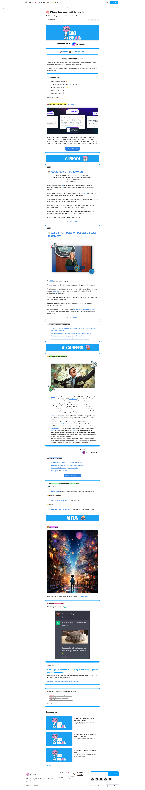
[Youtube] (97, 779)
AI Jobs (74, 52)
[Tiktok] (101, 779)
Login (106, 2)
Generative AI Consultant (58, 468)
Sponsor (65, 52)
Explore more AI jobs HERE (72, 475)
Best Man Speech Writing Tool (60, 509)
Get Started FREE (72, 148)
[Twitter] (92, 779)
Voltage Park (55, 428)
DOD (51, 281)
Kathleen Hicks (57, 291)
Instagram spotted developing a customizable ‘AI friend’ (67, 336)
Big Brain (48, 8)
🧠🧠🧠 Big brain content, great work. (60, 696)
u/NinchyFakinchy (82, 596)
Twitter (82, 52)
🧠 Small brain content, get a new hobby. (61, 700)
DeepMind (84, 193)
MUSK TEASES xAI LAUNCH (67, 171)
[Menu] (120, 2)
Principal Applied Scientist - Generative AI (63, 462)
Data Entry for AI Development (60, 465)
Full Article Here (73, 221)
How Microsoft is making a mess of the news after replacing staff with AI (72, 333)
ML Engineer (55, 470)
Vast (74, 430)
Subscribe (114, 2)
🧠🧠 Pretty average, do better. (58, 698)
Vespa (53, 397)
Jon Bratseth (73, 399)
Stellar (53, 430)
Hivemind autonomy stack (65, 424)
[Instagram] (105, 779)
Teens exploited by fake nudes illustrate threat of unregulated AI (70, 339)
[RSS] (110, 779)
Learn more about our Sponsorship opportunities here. (63, 681)
